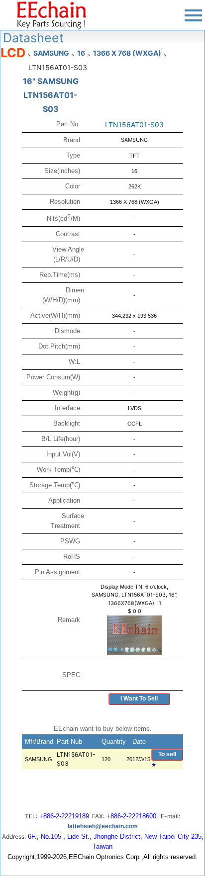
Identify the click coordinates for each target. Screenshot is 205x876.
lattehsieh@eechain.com (103, 826)
